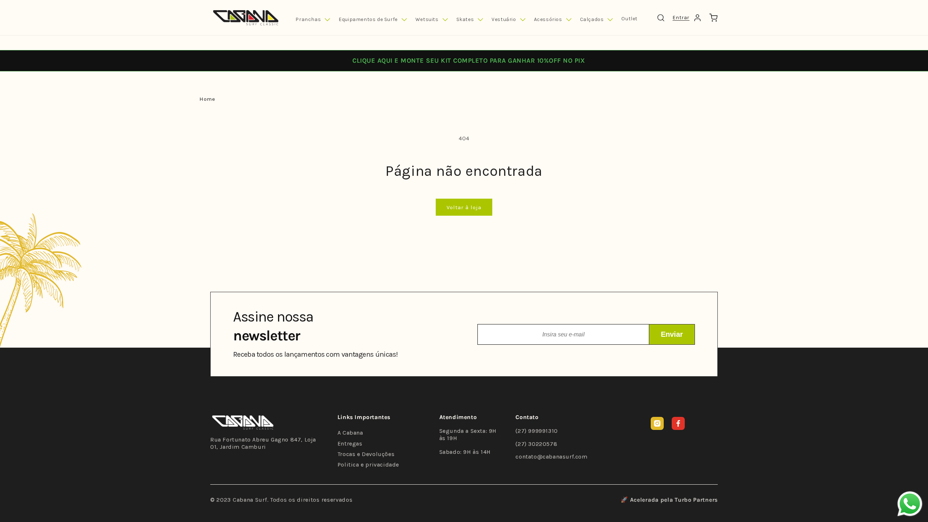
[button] (312, 19)
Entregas (349, 443)
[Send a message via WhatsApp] (909, 503)
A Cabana (350, 432)
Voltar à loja (464, 207)
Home (207, 99)
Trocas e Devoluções (365, 454)
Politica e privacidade (368, 464)
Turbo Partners (696, 499)
